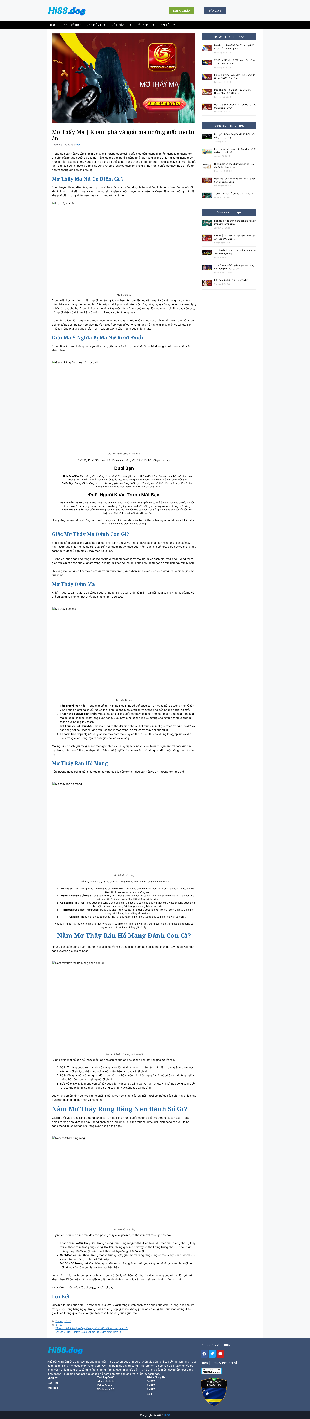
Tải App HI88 (145, 25)
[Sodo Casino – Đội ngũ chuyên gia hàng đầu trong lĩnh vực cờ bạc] (208, 270)
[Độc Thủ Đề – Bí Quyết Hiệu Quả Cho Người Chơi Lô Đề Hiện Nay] (208, 95)
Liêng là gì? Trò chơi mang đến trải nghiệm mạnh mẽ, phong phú (235, 222)
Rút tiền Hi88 (121, 25)
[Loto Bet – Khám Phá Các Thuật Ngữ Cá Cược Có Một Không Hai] (208, 51)
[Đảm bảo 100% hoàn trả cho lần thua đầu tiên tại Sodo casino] (208, 183)
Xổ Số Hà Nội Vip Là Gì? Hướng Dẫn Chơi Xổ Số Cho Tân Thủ (234, 62)
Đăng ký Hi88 (71, 25)
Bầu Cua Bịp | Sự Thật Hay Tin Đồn (231, 280)
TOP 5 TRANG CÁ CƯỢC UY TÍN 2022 (233, 193)
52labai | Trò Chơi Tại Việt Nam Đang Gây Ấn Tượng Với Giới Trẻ (235, 237)
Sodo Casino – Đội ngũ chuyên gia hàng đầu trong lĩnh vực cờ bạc (234, 267)
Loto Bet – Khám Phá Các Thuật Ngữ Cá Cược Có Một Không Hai (234, 47)
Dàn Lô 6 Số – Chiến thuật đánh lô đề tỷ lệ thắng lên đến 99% (235, 106)
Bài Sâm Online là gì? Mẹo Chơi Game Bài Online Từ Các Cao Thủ (235, 76)
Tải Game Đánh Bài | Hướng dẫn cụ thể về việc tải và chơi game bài (91, 1328)
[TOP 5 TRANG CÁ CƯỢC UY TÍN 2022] (208, 198)
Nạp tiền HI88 (96, 25)
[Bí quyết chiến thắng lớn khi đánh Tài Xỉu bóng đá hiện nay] (208, 139)
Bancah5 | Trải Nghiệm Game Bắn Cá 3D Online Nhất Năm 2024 (90, 1332)
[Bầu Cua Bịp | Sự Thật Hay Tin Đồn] (208, 285)
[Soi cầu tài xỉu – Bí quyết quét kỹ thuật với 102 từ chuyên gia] (208, 255)
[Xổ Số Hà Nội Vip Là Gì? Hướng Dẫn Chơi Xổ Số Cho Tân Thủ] (208, 65)
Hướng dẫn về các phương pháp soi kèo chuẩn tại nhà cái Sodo (234, 165)
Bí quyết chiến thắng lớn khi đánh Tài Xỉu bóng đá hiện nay (234, 136)
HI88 (53, 25)
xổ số (67, 1321)
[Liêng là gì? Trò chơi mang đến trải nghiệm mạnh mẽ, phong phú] (208, 225)
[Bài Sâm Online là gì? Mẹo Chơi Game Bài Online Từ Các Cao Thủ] (208, 80)
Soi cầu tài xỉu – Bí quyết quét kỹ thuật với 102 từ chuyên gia (235, 252)
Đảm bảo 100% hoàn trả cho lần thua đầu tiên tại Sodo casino (234, 180)
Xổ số (58, 1325)
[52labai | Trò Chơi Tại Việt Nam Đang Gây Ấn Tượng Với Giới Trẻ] (208, 241)
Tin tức (165, 25)
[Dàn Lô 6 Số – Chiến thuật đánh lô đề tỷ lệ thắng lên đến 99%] (208, 110)
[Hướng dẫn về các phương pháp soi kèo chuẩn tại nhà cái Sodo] (208, 168)
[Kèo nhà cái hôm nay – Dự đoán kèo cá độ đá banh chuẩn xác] (208, 154)
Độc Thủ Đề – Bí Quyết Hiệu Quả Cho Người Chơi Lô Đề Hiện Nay (233, 91)
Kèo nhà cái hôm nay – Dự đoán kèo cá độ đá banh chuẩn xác (235, 151)
